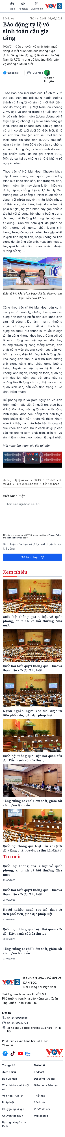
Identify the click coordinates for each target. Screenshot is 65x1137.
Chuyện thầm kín (12, 1115)
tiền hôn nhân (51, 483)
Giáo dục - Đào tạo (46, 1085)
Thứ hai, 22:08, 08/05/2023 (45, 18)
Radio (12, 8)
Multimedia (37, 8)
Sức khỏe (8, 18)
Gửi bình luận (30, 557)
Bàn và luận (9, 1078)
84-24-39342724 (17, 1022)
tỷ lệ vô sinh (22, 480)
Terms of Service (14, 538)
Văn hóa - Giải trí (12, 1095)
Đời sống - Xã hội (44, 1078)
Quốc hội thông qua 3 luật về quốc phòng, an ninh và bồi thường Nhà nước (32, 870)
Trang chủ (8, 1065)
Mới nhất (39, 1065)
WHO (37, 480)
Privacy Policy (55, 535)
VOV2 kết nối (42, 1109)
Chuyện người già (13, 1109)
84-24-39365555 (17, 1017)
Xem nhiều (9, 1071)
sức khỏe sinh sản (27, 483)
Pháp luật (8, 1102)
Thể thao (39, 1095)
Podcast (23, 8)
